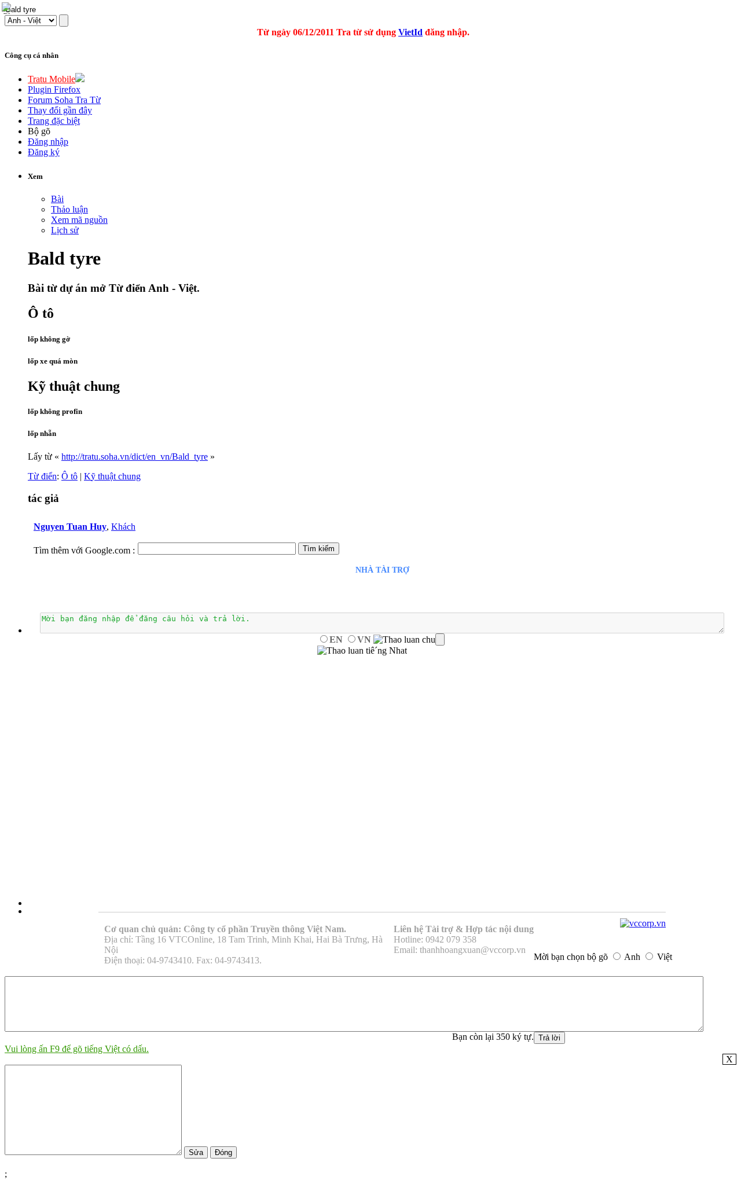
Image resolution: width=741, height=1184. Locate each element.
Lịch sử (65, 230)
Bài (57, 199)
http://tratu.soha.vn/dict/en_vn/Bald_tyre (134, 456)
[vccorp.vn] (643, 923)
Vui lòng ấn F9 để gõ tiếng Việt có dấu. (77, 1049)
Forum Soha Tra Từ (64, 100)
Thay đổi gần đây (60, 110)
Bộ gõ (39, 131)
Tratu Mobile (51, 79)
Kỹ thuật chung (112, 476)
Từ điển (42, 476)
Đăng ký (44, 152)
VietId (410, 32)
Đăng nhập (48, 141)
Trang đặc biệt (54, 121)
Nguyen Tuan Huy (70, 526)
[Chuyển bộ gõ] (8, 8)
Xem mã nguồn (79, 220)
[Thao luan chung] (409, 640)
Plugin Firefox (54, 89)
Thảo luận (69, 209)
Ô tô (69, 476)
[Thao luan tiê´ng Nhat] (362, 651)
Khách (123, 526)
